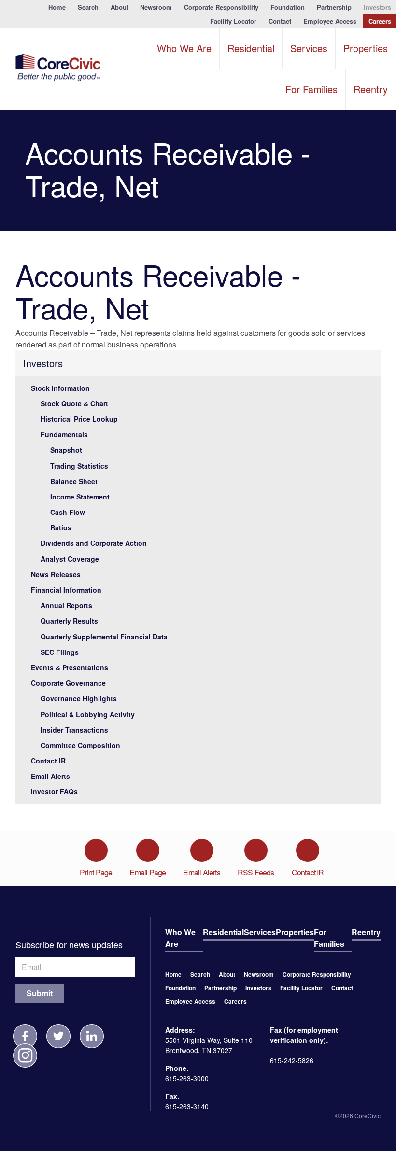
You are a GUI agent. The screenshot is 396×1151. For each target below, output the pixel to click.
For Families (311, 89)
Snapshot (66, 450)
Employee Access (329, 21)
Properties (365, 48)
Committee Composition (80, 745)
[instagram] (25, 1055)
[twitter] (58, 1036)
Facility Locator (233, 21)
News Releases (56, 574)
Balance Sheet (74, 481)
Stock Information (60, 388)
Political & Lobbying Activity (88, 714)
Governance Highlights (79, 698)
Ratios (60, 527)
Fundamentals (64, 434)
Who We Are (184, 48)
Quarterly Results (69, 620)
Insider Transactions (74, 730)
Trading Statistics (79, 466)
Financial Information (66, 590)
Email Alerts (50, 776)
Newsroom (156, 7)
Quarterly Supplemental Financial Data (104, 636)
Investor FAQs (54, 791)
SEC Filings (60, 652)
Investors (377, 7)
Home (57, 7)
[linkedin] (92, 1036)
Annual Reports (66, 605)
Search (88, 7)
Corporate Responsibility (221, 7)
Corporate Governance (68, 683)
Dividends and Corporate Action (94, 543)
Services (308, 48)
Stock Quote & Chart (74, 403)
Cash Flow (67, 512)
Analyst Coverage (70, 559)
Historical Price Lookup (79, 419)
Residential (250, 48)
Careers (379, 21)
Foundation (287, 7)
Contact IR (48, 760)
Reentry (371, 89)
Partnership (334, 7)
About (119, 7)
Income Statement (80, 496)
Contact (280, 21)
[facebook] (25, 1036)
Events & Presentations (69, 667)
